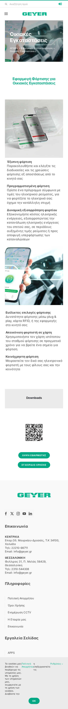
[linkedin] (31, 513)
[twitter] (13, 513)
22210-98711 (19, 547)
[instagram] (19, 513)
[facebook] (6, 513)
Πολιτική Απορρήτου (28, 665)
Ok (34, 701)
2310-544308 (20, 569)
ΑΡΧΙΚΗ (14, 48)
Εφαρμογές (27, 48)
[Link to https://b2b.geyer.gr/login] (60, 4)
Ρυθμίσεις (56, 663)
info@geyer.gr (23, 551)
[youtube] (25, 513)
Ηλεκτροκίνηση (44, 48)
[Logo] (34, 13)
